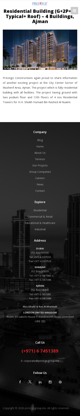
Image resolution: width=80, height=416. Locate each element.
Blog (40, 140)
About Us (40, 152)
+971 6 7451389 (42, 275)
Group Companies (40, 171)
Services (40, 159)
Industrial (40, 229)
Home (40, 146)
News (40, 184)
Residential (40, 210)
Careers (40, 178)
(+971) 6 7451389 (40, 351)
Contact (40, 190)
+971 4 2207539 (42, 257)
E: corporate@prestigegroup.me (40, 361)
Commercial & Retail (40, 216)
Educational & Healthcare (40, 223)
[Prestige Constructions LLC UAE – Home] (40, 4)
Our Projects (40, 165)
